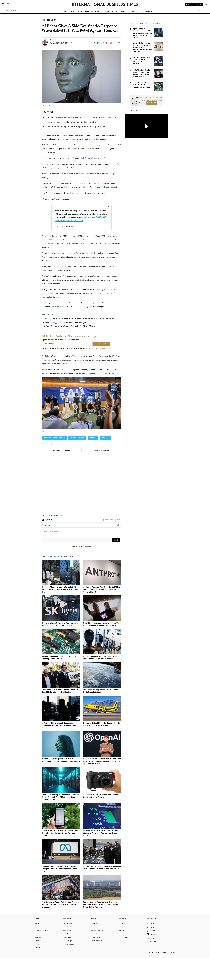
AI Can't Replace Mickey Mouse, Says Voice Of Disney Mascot (69, 326)
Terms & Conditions (97, 930)
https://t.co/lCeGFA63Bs (95, 217)
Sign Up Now (151, 103)
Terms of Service (92, 348)
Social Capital (67, 927)
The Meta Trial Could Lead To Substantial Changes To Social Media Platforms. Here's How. (59, 868)
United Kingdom (124, 934)
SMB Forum (67, 930)
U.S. (65, 11)
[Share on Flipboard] (107, 43)
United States (123, 937)
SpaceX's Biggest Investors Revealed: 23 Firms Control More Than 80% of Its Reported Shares (60, 589)
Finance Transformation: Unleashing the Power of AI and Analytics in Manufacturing (78, 319)
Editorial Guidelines (101, 450)
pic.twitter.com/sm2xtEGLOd (69, 220)
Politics (79, 11)
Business (106, 11)
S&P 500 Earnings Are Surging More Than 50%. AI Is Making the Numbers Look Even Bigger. (100, 833)
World (72, 11)
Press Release (67, 937)
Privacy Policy (105, 348)
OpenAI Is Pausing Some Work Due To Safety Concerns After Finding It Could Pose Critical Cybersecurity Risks (102, 761)
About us (94, 923)
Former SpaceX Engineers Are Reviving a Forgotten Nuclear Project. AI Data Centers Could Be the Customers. (100, 904)
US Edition (201, 11)
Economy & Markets (92, 11)
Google (52, 293)
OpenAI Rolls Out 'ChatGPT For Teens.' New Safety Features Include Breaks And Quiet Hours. (60, 833)
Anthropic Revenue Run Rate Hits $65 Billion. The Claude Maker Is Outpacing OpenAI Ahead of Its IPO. (102, 589)
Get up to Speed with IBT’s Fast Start (150, 98)
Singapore (122, 930)
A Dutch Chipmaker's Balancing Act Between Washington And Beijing (141, 85)
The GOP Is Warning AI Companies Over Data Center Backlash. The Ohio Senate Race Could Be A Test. (60, 797)
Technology (124, 11)
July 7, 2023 (75, 226)
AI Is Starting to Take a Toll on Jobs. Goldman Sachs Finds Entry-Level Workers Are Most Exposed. (60, 904)
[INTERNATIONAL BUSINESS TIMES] (105, 4)
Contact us (94, 927)
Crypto (114, 11)
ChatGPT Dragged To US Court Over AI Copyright (64, 323)
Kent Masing (56, 40)
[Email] (115, 43)
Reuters (107, 187)
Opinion (134, 11)
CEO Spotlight (67, 941)
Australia (122, 923)
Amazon (97, 239)
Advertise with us (96, 941)
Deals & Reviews (146, 11)
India (120, 927)
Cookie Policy (95, 937)
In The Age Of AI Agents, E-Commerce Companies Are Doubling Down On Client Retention (59, 725)
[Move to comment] (119, 43)
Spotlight (66, 934)
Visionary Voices (68, 923)
